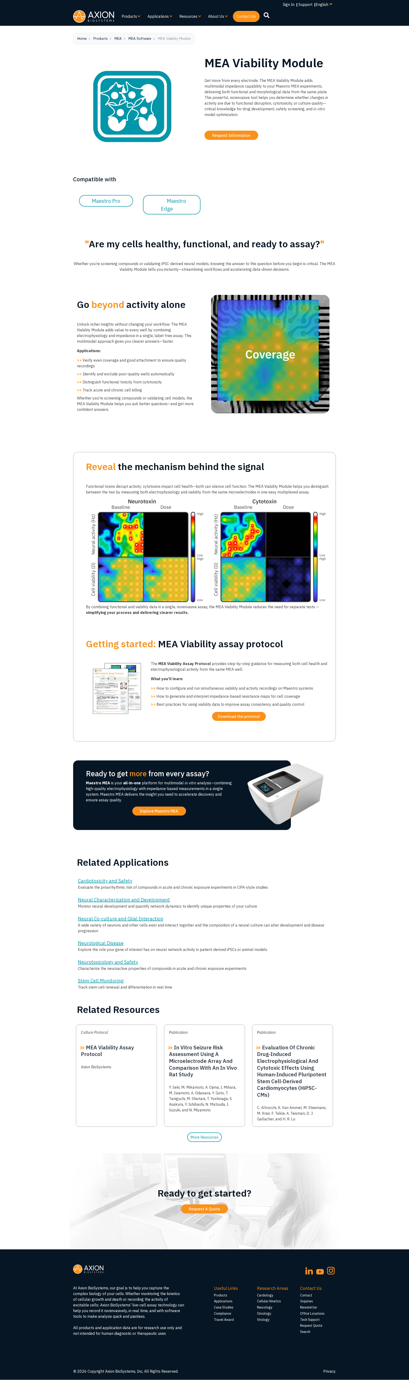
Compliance (222, 1313)
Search (305, 1332)
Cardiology (265, 1295)
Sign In (288, 4)
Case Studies (223, 1307)
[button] (239, 716)
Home (82, 38)
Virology (263, 1320)
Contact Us (246, 16)
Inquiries (306, 1301)
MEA (118, 38)
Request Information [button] (231, 135)
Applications (156, 18)
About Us (214, 18)
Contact (306, 1295)
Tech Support (310, 1320)
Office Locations (312, 1313)
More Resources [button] (204, 1137)
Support (305, 4)
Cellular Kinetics (269, 1301)
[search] (266, 15)
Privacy (329, 1371)
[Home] (93, 16)
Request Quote (311, 1325)
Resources (186, 18)
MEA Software (139, 38)
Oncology (264, 1313)
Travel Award (224, 1320)
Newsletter (308, 1307)
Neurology (264, 1307)
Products (127, 18)
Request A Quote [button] (204, 1209)
